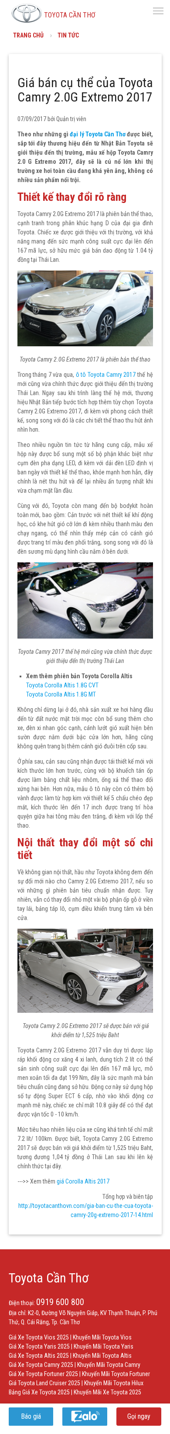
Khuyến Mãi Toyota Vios (102, 1337)
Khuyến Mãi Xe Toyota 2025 (107, 1392)
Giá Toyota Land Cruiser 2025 (44, 1383)
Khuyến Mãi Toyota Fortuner (116, 1373)
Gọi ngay (138, 1416)
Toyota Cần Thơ (48, 1277)
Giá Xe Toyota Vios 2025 (39, 1337)
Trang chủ (28, 35)
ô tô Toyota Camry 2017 (106, 374)
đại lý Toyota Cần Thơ (98, 134)
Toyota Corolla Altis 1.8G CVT (62, 685)
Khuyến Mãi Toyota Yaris (103, 1346)
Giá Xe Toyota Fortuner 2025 (43, 1373)
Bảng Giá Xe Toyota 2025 (39, 1392)
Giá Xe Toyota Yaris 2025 (39, 1346)
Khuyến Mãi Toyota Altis (102, 1355)
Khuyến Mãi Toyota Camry (108, 1364)
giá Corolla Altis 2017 (83, 1181)
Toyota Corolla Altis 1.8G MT (61, 694)
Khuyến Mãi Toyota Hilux (113, 1383)
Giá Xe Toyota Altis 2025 (39, 1355)
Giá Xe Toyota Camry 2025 (41, 1364)
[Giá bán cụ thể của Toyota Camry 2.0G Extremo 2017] (85, 344)
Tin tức (68, 35)
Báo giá (31, 1416)
